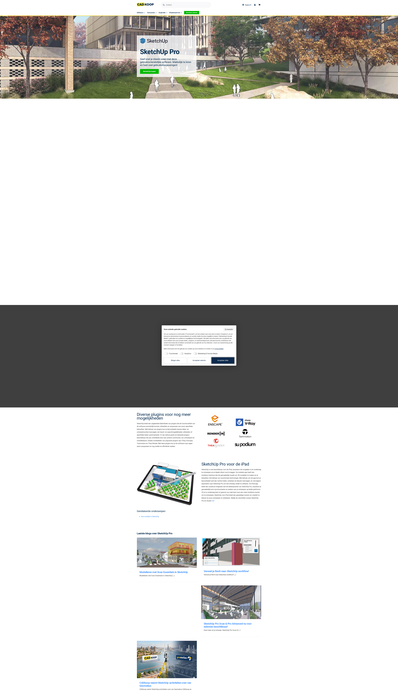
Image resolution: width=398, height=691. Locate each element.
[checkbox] (171, 353)
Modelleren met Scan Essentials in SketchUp (164, 551)
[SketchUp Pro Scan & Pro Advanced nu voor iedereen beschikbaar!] (231, 602)
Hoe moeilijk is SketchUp (150, 516)
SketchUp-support (175, 554)
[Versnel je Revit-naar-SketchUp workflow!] (231, 552)
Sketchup (166, 554)
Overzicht (230, 329)
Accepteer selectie (199, 360)
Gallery (169, 551)
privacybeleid (219, 349)
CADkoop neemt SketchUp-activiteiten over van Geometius (164, 658)
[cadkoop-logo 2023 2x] (145, 3)
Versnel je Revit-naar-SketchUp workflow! (229, 551)
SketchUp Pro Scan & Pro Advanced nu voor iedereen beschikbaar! (229, 601)
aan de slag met (158, 554)
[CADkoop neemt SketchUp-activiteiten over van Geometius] (167, 659)
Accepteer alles (222, 360)
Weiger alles (175, 360)
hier (213, 501)
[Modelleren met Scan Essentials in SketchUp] (167, 552)
